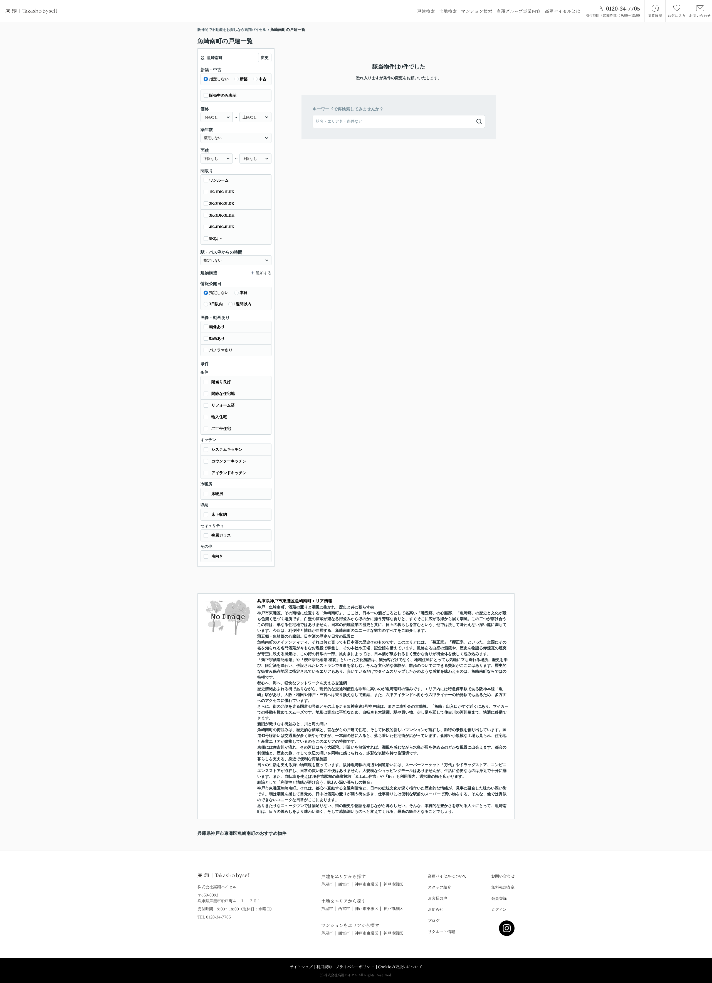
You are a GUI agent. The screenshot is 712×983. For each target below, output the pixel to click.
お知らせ (435, 909)
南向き (217, 556)
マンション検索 (476, 11)
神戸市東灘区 (366, 884)
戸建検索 (426, 11)
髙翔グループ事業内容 (518, 11)
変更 (265, 58)
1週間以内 (242, 304)
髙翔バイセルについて (447, 876)
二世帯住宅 (221, 429)
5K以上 (215, 239)
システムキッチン (227, 449)
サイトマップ (301, 966)
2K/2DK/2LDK (221, 204)
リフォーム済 (223, 405)
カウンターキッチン (228, 461)
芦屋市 (327, 884)
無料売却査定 (503, 887)
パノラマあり (221, 350)
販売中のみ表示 (222, 95)
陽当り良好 (221, 382)
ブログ (433, 920)
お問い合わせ (503, 876)
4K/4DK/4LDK (221, 227)
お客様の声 (437, 898)
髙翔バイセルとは (562, 11)
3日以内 (216, 304)
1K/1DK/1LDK (221, 192)
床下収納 (219, 514)
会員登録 (499, 898)
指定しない (219, 79)
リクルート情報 (441, 931)
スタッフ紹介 (439, 887)
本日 (244, 293)
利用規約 (324, 966)
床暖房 (217, 494)
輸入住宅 (219, 417)
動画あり (217, 338)
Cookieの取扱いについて (400, 966)
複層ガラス (221, 535)
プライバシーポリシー (354, 966)
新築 (244, 79)
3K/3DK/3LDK (221, 215)
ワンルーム (219, 180)
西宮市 (344, 884)
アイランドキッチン (228, 473)
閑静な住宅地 (223, 394)
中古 (262, 79)
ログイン (498, 909)
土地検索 (448, 11)
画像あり (217, 327)
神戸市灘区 (393, 884)
